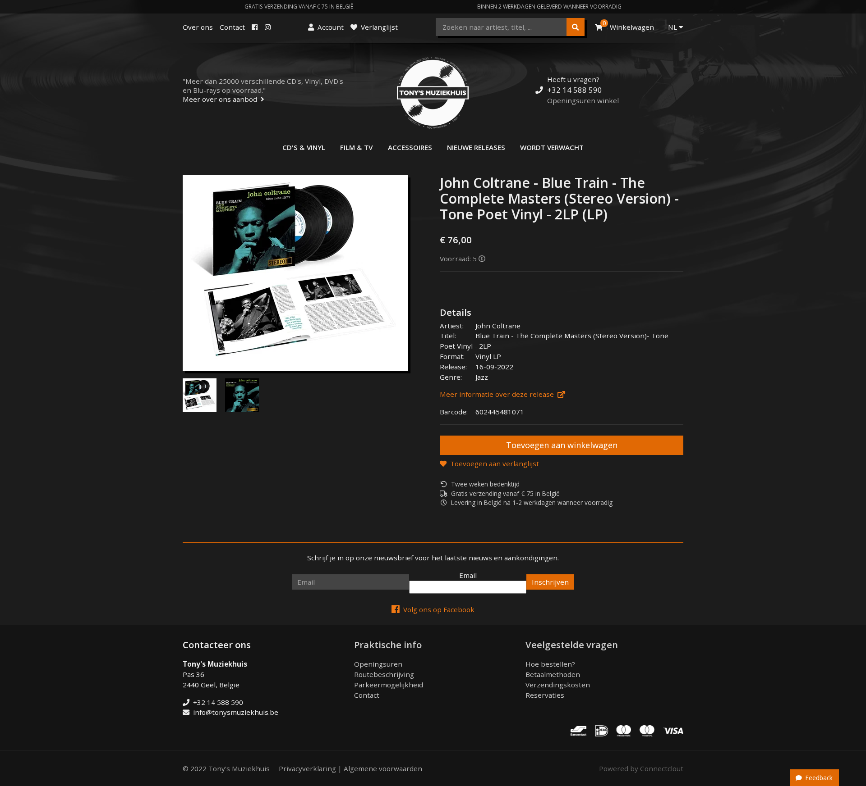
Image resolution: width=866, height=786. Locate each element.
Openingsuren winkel (583, 100)
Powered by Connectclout (641, 768)
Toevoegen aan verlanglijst (494, 463)
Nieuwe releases (476, 147)
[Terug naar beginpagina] (433, 93)
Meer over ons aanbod (220, 99)
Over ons (198, 27)
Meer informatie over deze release (497, 394)
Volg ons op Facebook (438, 609)
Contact (232, 27)
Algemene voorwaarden (383, 768)
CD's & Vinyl (303, 147)
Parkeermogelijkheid (388, 684)
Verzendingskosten (557, 684)
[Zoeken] (576, 27)
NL (673, 27)
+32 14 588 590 (574, 90)
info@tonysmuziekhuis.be (235, 712)
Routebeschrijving (384, 674)
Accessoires (410, 147)
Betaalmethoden (552, 674)
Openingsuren (378, 663)
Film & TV (356, 147)
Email (468, 575)
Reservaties (544, 695)
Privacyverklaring (307, 768)
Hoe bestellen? (550, 663)
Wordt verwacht (552, 147)
